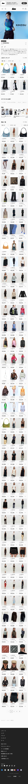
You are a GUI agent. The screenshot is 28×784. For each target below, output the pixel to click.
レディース (3, 730)
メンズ (2, 733)
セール (2, 740)
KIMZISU (12, 720)
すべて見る (25, 122)
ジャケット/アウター (11, 102)
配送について (4, 751)
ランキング (3, 738)
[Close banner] (1, 1)
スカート (24, 102)
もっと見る (25, 57)
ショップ (8, 720)
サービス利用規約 (5, 748)
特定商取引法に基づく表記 (7, 753)
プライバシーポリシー (6, 746)
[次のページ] (19, 711)
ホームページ (3, 720)
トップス (4, 102)
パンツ (19, 102)
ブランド (3, 735)
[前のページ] (8, 711)
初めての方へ (4, 744)
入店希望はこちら (5, 758)
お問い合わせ (4, 756)
